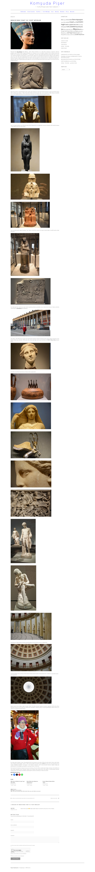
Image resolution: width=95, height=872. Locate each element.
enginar (62, 22)
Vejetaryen (75, 32)
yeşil (78, 32)
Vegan (71, 32)
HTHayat (64, 29)
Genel (16, 790)
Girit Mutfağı (46, 11)
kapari (72, 29)
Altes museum (15, 791)
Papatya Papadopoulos (15, 867)
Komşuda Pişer (47, 3)
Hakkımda (23, 11)
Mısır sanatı (29, 791)
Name (12, 819)
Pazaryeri (63, 32)
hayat (77, 26)
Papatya (15, 789)
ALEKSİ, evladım (64, 40)
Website (12, 830)
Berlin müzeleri (25, 791)
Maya (75, 29)
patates (80, 31)
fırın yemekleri (66, 22)
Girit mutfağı (80, 24)
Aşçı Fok (12, 808)
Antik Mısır (18, 791)
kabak (67, 29)
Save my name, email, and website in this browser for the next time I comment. (23, 845)
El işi (67, 11)
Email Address (14, 825)
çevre (65, 34)
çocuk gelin (67, 34)
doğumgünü (79, 19)
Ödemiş (62, 34)
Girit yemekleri (71, 26)
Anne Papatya (64, 44)
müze (32, 791)
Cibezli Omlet (64, 48)
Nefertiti (35, 791)
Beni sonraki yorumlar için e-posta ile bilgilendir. (19, 853)
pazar (82, 31)
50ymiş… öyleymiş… (65, 46)
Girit (77, 22)
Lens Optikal (73, 61)
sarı (68, 32)
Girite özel (75, 24)
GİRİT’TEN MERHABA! (65, 61)
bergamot (64, 19)
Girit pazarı (63, 26)
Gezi (52, 11)
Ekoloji (57, 11)
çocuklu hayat (78, 34)
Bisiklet (62, 11)
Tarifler (38, 11)
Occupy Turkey (70, 31)
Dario (74, 19)
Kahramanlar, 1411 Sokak (66, 54)
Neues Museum (19, 51)
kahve (70, 29)
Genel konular (31, 11)
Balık (62, 19)
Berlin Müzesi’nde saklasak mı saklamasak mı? (24, 798)
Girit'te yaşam (69, 24)
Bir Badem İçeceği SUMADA (66, 59)
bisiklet (70, 19)
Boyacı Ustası (74, 63)
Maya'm (80, 29)
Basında (72, 11)
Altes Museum (19, 308)
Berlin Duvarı (54, 798)
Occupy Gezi (63, 31)
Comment (12, 835)
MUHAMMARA (64, 42)
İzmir (83, 34)
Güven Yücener (77, 59)
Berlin (22, 791)
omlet (74, 31)
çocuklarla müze (72, 34)
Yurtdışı (20, 790)
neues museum (38, 791)
